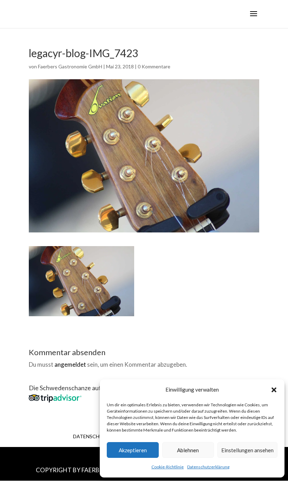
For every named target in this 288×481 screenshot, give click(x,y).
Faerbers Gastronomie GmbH (70, 66)
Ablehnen (188, 450)
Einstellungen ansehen (247, 450)
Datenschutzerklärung (208, 466)
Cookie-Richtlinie (167, 466)
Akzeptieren (133, 450)
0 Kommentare (154, 66)
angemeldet (70, 364)
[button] (273, 389)
